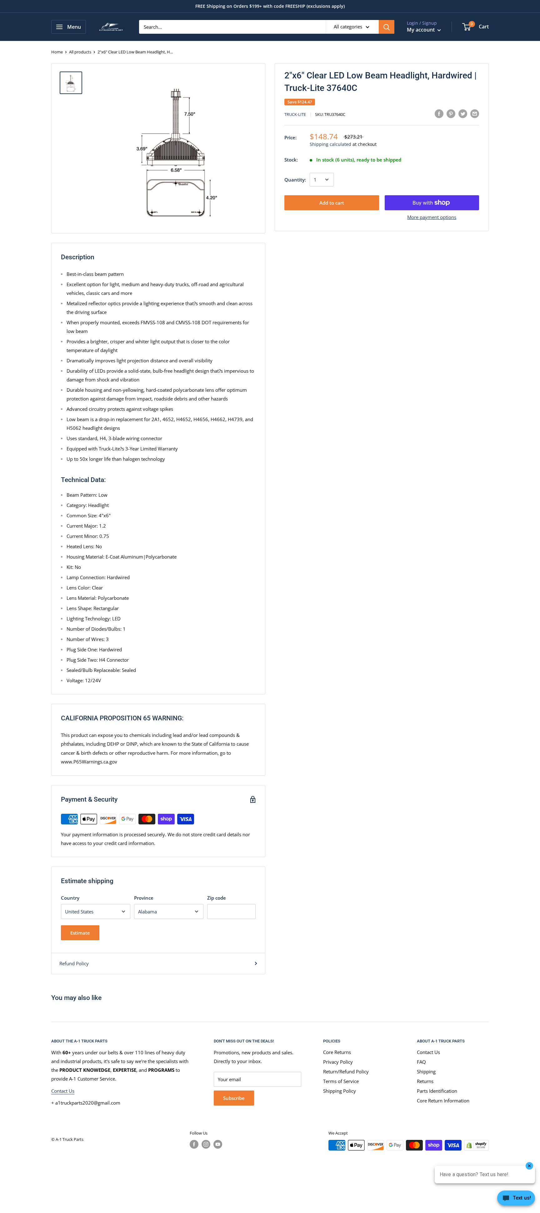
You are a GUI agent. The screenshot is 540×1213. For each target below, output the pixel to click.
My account (421, 29)
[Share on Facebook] (439, 113)
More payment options (431, 217)
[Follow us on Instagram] (206, 1144)
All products (80, 52)
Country (70, 898)
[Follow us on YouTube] (217, 1144)
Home (57, 52)
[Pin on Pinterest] (451, 113)
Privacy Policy (338, 1062)
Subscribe (234, 1098)
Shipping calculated (330, 144)
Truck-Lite (295, 114)
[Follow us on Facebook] (194, 1144)
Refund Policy (74, 963)
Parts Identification (437, 1091)
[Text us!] (516, 1200)
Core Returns (337, 1052)
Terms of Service (341, 1081)
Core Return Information (443, 1100)
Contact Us (62, 1091)
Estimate (80, 933)
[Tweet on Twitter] (462, 113)
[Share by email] (474, 113)
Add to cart (331, 203)
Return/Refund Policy (346, 1071)
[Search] (386, 27)
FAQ (421, 1062)
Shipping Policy (339, 1091)
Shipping (426, 1071)
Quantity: (295, 179)
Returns (425, 1081)
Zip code (216, 898)
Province (143, 898)
